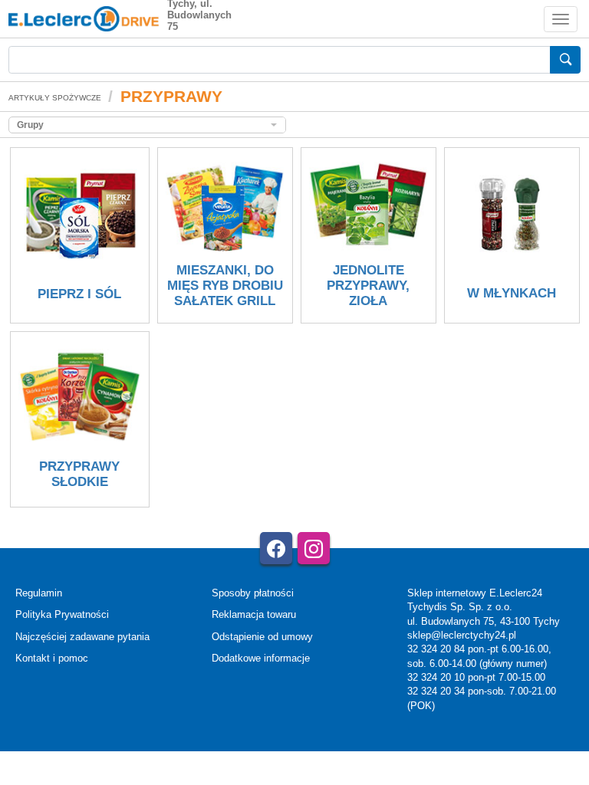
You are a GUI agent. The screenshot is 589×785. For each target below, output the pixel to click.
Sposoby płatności (253, 593)
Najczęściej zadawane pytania (82, 636)
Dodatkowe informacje (261, 658)
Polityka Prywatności (62, 614)
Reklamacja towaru (254, 614)
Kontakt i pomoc (51, 658)
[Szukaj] (565, 60)
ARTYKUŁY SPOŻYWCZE (54, 98)
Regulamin (38, 593)
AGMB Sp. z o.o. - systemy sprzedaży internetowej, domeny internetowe (326, 745)
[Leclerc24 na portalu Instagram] (314, 548)
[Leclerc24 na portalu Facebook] (276, 548)
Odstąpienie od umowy (262, 636)
